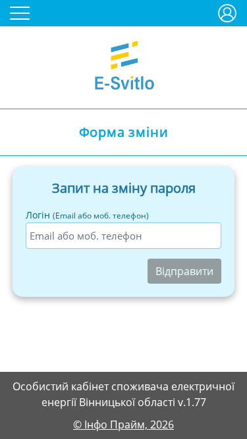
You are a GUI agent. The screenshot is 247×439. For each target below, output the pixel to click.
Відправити (184, 271)
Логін (87, 215)
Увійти (227, 8)
